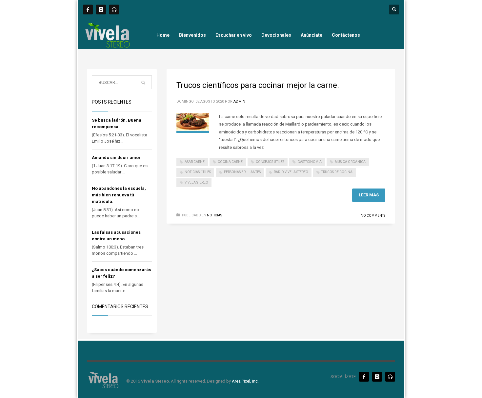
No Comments (373, 215)
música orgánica (350, 162)
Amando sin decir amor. (117, 157)
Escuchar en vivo (233, 35)
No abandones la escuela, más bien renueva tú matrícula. (119, 195)
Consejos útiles (270, 162)
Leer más (369, 194)
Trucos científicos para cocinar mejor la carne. (257, 85)
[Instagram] (101, 9)
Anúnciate (311, 35)
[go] (143, 83)
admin (239, 101)
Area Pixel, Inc (245, 381)
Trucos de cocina (336, 172)
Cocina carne (230, 162)
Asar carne (195, 162)
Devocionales (276, 35)
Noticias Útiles (198, 172)
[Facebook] (88, 9)
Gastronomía (309, 162)
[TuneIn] (114, 9)
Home (163, 35)
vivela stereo (196, 182)
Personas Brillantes (242, 172)
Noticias (214, 215)
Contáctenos (346, 35)
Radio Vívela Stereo (291, 172)
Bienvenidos (192, 35)
